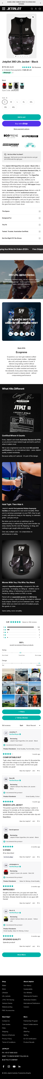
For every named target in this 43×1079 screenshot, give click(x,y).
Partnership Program (31, 1021)
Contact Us (6, 1021)
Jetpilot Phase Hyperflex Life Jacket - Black (24, 837)
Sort (21, 725)
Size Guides (6, 1024)
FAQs (4, 1028)
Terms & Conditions (8, 1042)
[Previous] (2, 3)
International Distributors (32, 1003)
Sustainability (28, 989)
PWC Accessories (8, 1010)
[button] (31, 67)
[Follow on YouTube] (14, 1066)
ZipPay (26, 1035)
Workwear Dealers (30, 1000)
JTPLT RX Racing (8, 1000)
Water (4, 985)
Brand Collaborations (31, 1024)
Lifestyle (5, 992)
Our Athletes (28, 992)
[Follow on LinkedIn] (19, 1066)
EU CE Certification (30, 1039)
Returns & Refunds (8, 1035)
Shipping (5, 1031)
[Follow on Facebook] (3, 1066)
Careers (26, 1007)
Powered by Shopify (24, 1073)
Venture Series (7, 1003)
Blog (25, 1028)
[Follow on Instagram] (8, 1066)
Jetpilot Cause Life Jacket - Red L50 (22, 873)
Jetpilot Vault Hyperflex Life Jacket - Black (24, 741)
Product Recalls (29, 1042)
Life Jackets (6, 996)
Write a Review (25, 718)
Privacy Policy (7, 1039)
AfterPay (27, 1031)
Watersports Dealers (31, 996)
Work (4, 989)
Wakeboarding (7, 1007)
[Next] (40, 3)
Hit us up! (7, 157)
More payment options (21, 129)
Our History (27, 985)
